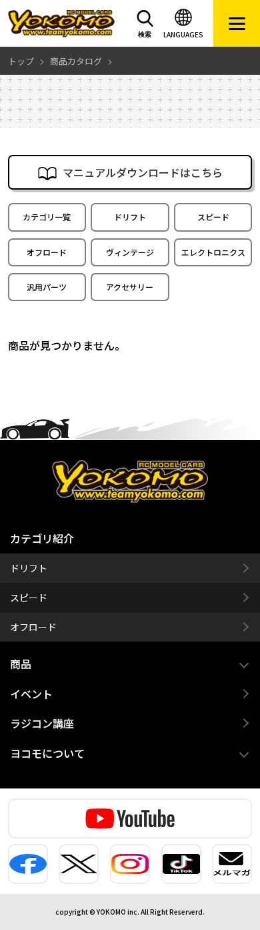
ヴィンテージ (130, 252)
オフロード (47, 252)
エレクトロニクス (213, 252)
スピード (213, 216)
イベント (31, 694)
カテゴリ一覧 (47, 216)
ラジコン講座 (42, 723)
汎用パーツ (47, 286)
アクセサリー (129, 286)
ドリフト (130, 216)
